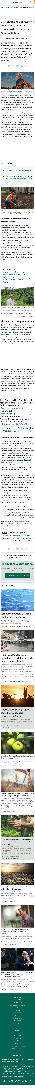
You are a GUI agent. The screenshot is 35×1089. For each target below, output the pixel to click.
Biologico (3, 726)
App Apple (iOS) (17, 1002)
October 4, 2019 (11, 430)
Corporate (17, 1015)
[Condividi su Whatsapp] (22, 66)
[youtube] (19, 1081)
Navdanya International (12, 858)
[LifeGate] (17, 2)
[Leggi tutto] (33, 585)
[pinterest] (12, 1081)
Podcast (17, 1010)
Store (9, 2)
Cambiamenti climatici (27, 539)
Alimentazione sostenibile (22, 541)
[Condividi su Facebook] (9, 66)
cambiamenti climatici (18, 95)
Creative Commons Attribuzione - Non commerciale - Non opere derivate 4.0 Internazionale (16, 534)
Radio (17, 1008)
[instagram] (23, 1081)
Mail (17, 1041)
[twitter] (9, 1081)
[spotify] (16, 1081)
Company (17, 1030)
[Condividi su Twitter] (13, 66)
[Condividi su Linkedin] (17, 66)
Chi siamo (17, 1035)
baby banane (5, 247)
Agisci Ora (17, 1021)
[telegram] (30, 1081)
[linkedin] (26, 1081)
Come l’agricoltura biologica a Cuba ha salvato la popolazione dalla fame (14, 277)
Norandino (13, 232)
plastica (17, 132)
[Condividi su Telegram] (26, 66)
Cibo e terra (4, 626)
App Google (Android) (17, 1005)
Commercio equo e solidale (9, 543)
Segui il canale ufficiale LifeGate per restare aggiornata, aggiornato (15, 523)
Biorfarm (8, 727)
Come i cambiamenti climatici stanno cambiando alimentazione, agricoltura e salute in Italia (18, 178)
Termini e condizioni (17, 1049)
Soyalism (13, 478)
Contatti (17, 1033)
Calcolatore (17, 1018)
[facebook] (5, 1081)
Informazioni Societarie (17, 1046)
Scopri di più (22, 557)
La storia (17, 1038)
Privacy (17, 1043)
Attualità (17, 997)
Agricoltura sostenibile (7, 541)
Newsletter (17, 1000)
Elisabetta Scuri (23, 38)
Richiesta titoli (17, 1013)
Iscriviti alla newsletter (16, 575)
